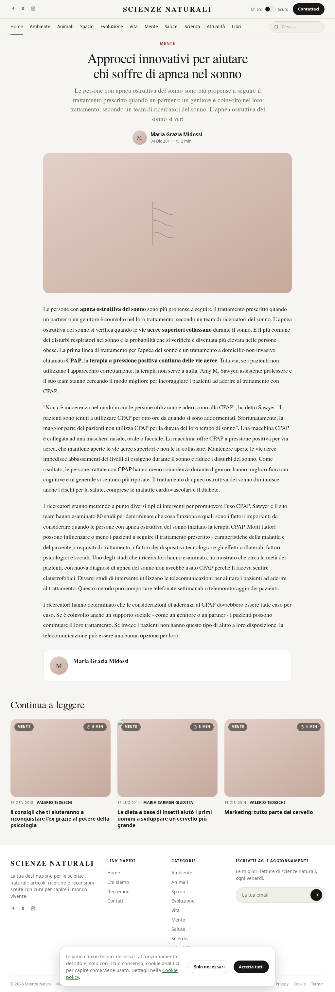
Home (16, 26)
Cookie (300, 984)
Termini (318, 984)
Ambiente (40, 26)
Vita (134, 26)
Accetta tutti (251, 967)
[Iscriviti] (316, 895)
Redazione (118, 891)
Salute (171, 26)
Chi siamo (118, 882)
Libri (236, 26)
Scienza (192, 26)
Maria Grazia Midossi (176, 134)
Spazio (87, 26)
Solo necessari (209, 967)
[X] (23, 9)
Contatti (116, 901)
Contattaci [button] (308, 9)
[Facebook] (13, 9)
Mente (151, 26)
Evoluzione (111, 26)
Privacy (282, 984)
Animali (65, 26)
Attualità (216, 26)
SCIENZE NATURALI (167, 9)
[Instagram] (33, 9)
